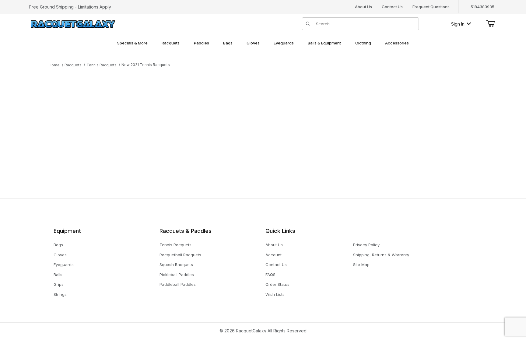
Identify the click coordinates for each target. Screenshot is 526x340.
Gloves (60, 254)
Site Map (361, 264)
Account (273, 254)
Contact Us (392, 6)
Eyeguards (64, 264)
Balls (58, 274)
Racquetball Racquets (180, 254)
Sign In (458, 23)
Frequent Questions (431, 6)
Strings (60, 294)
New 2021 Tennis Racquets (145, 64)
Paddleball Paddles (178, 284)
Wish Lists (275, 294)
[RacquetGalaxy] (72, 23)
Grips (59, 284)
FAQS (270, 274)
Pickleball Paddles (177, 274)
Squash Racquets (176, 264)
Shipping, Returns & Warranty (381, 254)
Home (54, 65)
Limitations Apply (94, 6)
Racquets (73, 65)
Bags (58, 244)
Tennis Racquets (101, 65)
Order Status (277, 284)
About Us (363, 6)
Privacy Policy (366, 244)
